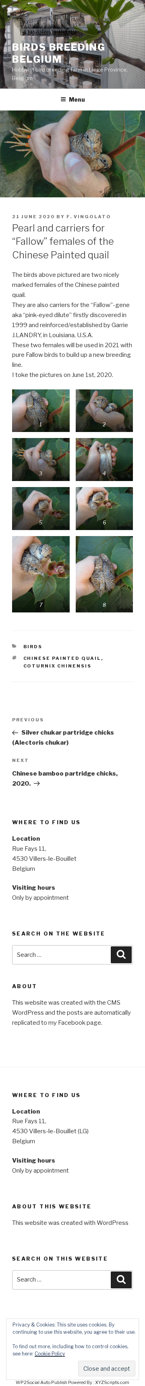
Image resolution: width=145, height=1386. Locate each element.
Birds (33, 646)
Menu (77, 99)
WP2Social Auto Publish (41, 1382)
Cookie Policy (50, 1354)
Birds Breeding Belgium (59, 53)
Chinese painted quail (62, 658)
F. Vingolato (88, 216)
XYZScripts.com (112, 1382)
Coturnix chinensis (57, 666)
